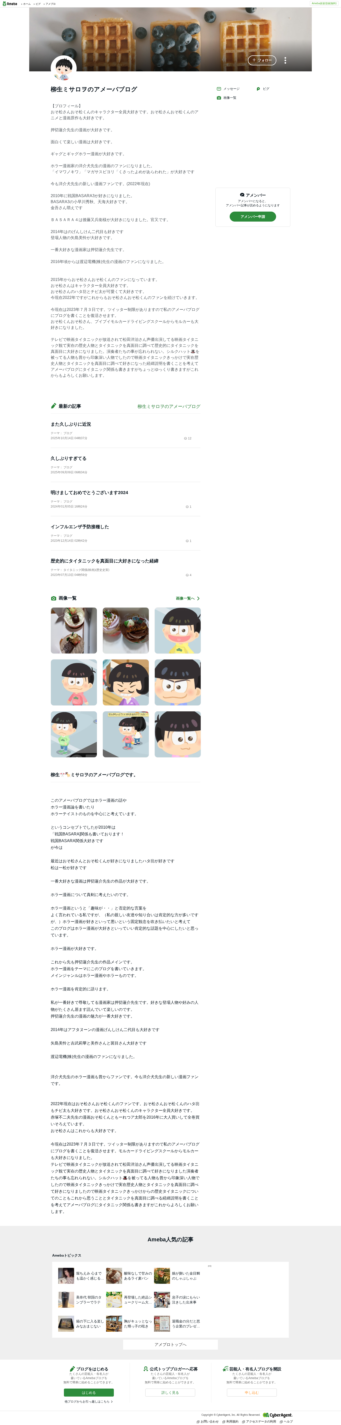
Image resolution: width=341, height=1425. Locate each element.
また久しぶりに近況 (71, 424)
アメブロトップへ (170, 1344)
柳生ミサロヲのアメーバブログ (169, 406)
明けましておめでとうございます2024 (89, 492)
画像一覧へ (185, 598)
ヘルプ (288, 1421)
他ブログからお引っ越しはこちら (87, 1401)
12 (189, 438)
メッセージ (231, 89)
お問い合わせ (210, 1421)
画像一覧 (229, 98)
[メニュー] (285, 60)
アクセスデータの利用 (261, 1421)
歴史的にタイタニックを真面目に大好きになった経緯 (105, 560)
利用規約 (232, 1421)
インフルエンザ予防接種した (80, 526)
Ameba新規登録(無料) (324, 3)
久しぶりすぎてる (69, 458)
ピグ (266, 89)
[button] (262, 60)
